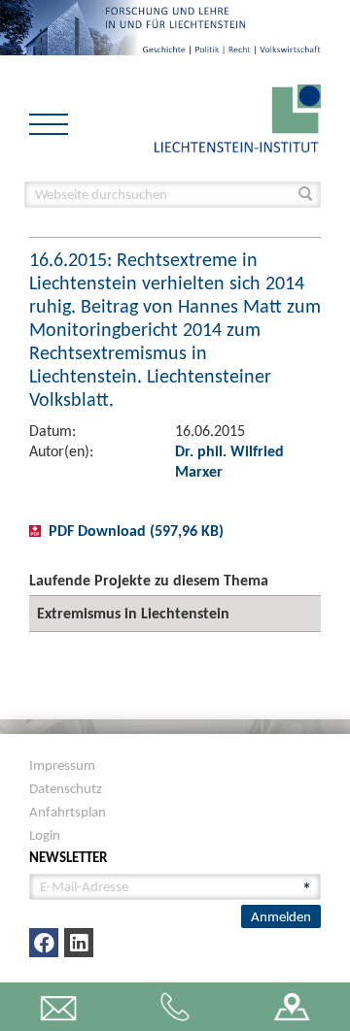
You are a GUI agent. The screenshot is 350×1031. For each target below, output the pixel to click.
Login (44, 835)
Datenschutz (65, 788)
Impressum (62, 765)
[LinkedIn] (78, 942)
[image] (238, 117)
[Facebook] (43, 942)
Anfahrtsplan (67, 811)
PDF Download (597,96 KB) (136, 530)
